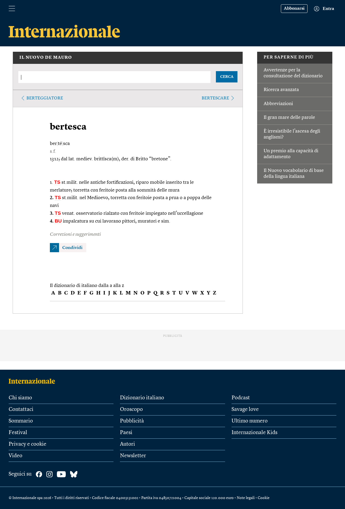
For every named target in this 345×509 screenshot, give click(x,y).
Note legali (246, 498)
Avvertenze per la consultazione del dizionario (293, 73)
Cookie (264, 498)
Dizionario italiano (142, 398)
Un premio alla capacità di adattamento (291, 153)
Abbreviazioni (278, 103)
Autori (127, 444)
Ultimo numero (250, 421)
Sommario (21, 421)
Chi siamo (20, 398)
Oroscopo (131, 409)
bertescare (215, 98)
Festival (18, 432)
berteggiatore (44, 98)
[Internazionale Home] (33, 381)
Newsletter (133, 456)
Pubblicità (132, 421)
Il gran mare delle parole (289, 117)
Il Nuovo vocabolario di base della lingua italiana (294, 173)
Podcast (241, 398)
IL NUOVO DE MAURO (45, 58)
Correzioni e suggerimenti (75, 234)
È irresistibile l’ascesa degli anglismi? (292, 134)
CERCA (226, 77)
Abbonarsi (294, 8)
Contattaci (21, 409)
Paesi (126, 432)
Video (15, 456)
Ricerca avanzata (281, 89)
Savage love (245, 409)
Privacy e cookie (27, 444)
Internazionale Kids (254, 432)
